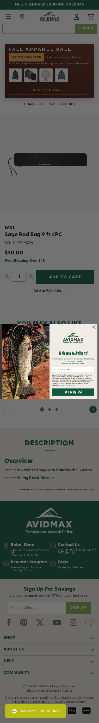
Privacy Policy (64, 385)
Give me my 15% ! (73, 392)
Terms (72, 385)
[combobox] (56, 369)
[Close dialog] (94, 327)
